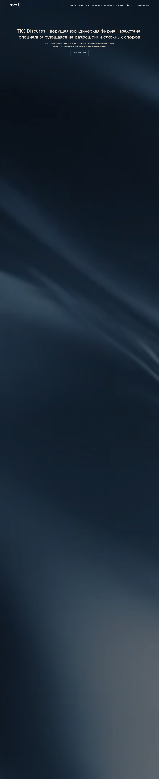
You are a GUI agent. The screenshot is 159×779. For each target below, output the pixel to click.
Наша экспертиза (79, 53)
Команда (73, 5)
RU (131, 5)
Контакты (119, 5)
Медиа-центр (109, 5)
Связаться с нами (143, 5)
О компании (96, 5)
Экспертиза (83, 5)
